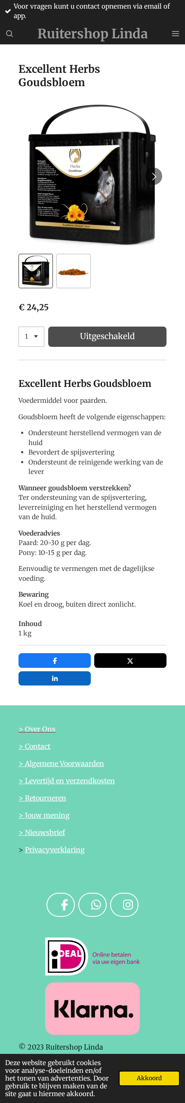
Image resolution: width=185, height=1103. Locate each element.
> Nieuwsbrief (41, 832)
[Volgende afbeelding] (153, 176)
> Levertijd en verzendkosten (66, 780)
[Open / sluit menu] (175, 33)
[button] (35, 271)
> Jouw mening (44, 815)
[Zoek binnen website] (9, 33)
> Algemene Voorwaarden (61, 763)
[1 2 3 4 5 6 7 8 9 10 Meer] (31, 337)
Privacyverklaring (55, 849)
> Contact (34, 746)
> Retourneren (42, 798)
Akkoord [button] (149, 1078)
